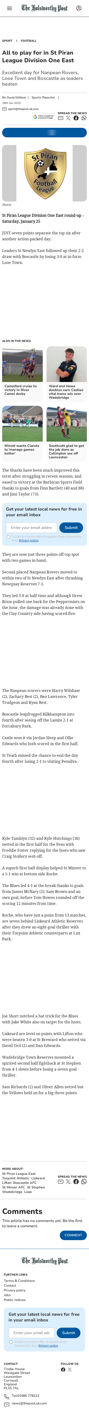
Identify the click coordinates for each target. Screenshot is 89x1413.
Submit (71, 527)
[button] (9, 8)
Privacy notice (28, 540)
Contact (10, 1285)
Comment (73, 1235)
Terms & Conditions (19, 1281)
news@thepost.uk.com (29, 1404)
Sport (7, 41)
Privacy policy (14, 1290)
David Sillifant (16, 97)
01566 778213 (28, 1396)
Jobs (7, 1295)
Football (29, 41)
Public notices (15, 1300)
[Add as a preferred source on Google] (43, 116)
